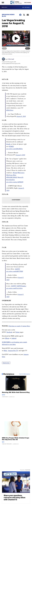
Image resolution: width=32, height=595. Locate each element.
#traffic (8, 144)
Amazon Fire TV (13, 350)
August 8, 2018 (21, 116)
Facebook (9, 332)
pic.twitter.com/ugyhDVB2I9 (14, 182)
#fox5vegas (9, 175)
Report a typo (6, 362)
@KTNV (17, 269)
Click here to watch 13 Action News (19, 326)
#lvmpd (15, 173)
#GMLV (11, 146)
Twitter (17, 332)
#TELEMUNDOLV (12, 177)
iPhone (7, 338)
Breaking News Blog (8, 15)
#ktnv (14, 175)
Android (13, 338)
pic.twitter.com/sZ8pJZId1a (14, 149)
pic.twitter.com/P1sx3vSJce (14, 288)
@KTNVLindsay (21, 286)
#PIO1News (9, 110)
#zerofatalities (10, 180)
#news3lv (20, 177)
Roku (5, 350)
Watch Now (27, 2)
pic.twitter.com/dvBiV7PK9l (14, 271)
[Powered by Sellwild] (27, 470)
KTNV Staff (11, 59)
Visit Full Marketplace (24, 374)
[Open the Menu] (2, 2)
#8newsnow (21, 173)
